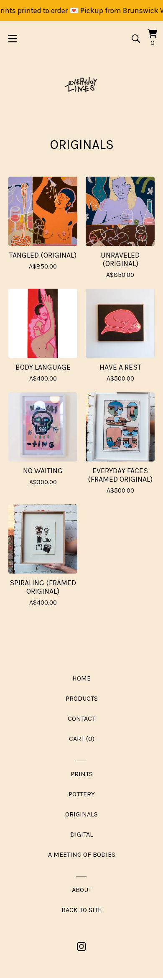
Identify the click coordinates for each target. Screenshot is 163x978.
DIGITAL (81, 834)
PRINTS (82, 774)
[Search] (135, 38)
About (82, 890)
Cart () (81, 739)
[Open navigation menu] (12, 38)
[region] (81, 10)
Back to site (81, 910)
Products (82, 698)
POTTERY (82, 794)
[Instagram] (81, 946)
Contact (81, 718)
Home (81, 678)
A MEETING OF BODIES (81, 854)
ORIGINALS (81, 814)
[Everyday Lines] (82, 86)
